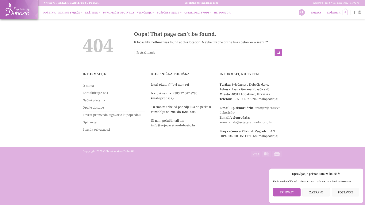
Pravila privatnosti (96, 129)
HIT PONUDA (222, 12)
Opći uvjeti (90, 122)
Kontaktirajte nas (95, 93)
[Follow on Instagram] (359, 12)
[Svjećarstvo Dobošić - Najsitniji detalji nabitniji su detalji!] (17, 9)
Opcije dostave (93, 107)
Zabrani (316, 192)
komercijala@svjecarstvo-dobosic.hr (246, 122)
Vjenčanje (144, 12)
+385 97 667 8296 (185, 93)
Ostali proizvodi (196, 12)
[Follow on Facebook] (354, 12)
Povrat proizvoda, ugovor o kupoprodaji (112, 115)
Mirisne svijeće (69, 12)
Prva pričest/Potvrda (118, 12)
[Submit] (278, 52)
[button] (316, 12)
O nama (88, 86)
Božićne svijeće (168, 12)
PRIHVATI (287, 192)
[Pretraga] (302, 12)
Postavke (345, 192)
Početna (49, 12)
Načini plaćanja (94, 100)
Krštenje (91, 12)
